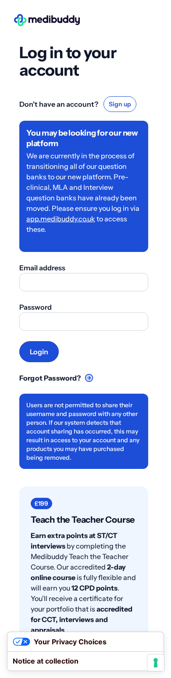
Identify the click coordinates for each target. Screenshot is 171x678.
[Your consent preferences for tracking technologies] (155, 662)
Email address (42, 267)
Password (35, 307)
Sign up (120, 104)
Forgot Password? (50, 378)
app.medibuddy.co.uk (60, 218)
